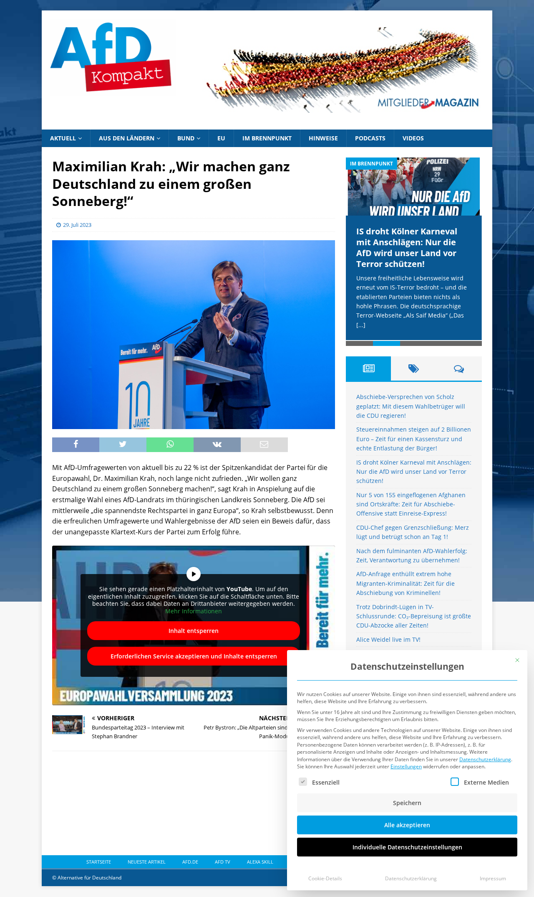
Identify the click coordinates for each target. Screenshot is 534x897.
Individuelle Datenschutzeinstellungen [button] (407, 847)
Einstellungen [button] (406, 766)
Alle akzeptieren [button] (407, 825)
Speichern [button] (407, 803)
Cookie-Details (325, 878)
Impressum (493, 878)
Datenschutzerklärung (485, 759)
